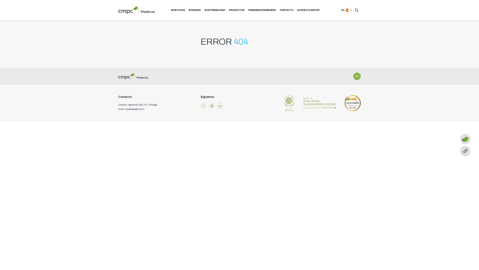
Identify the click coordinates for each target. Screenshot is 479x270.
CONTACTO (286, 10)
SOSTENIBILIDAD (215, 10)
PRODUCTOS (236, 10)
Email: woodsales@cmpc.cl (131, 109)
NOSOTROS (178, 10)
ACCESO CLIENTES (308, 10)
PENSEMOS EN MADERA (262, 10)
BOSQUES (195, 10)
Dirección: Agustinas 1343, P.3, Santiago (137, 105)
